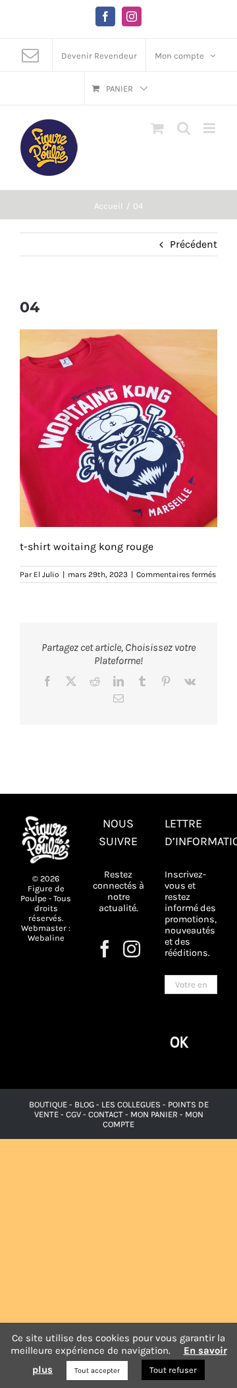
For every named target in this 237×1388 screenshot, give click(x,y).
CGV (73, 1114)
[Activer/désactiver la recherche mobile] (183, 128)
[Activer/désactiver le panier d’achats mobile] (157, 128)
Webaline (46, 938)
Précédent (193, 244)
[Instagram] (131, 948)
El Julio (46, 574)
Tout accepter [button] (97, 1370)
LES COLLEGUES (131, 1104)
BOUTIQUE (49, 1104)
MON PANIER (154, 1114)
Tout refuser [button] (173, 1370)
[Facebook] (104, 948)
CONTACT (106, 1114)
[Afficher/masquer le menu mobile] (210, 128)
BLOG (84, 1104)
